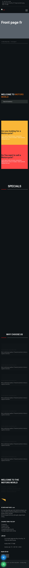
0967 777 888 (5, 4)
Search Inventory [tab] (7, 101)
